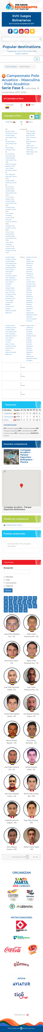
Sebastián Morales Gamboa (29, 304)
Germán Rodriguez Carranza (29, 274)
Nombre (9, 577)
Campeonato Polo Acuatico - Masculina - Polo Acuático (21, 79)
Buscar (8, 590)
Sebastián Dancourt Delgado (29, 298)
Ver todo (35, 857)
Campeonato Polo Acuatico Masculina (19, 545)
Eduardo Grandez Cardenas (29, 267)
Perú (30, 122)
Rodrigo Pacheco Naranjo (29, 292)
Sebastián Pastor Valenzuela (30, 311)
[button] (21, 486)
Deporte (9, 586)
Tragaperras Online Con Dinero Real (21, 51)
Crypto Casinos (21, 53)
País (8, 580)
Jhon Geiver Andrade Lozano (9, 215)
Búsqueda (8, 568)
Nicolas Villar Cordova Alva (31, 137)
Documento (11, 583)
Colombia (9, 122)
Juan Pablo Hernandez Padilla (9, 302)
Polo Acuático (11, 67)
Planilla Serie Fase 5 (14, 525)
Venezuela (8, 417)
